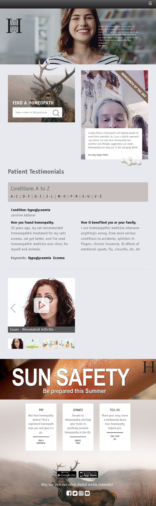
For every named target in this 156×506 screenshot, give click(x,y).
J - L (49, 196)
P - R (73, 196)
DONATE (78, 410)
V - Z (98, 196)
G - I (38, 196)
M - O (61, 196)
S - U (86, 196)
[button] (69, 308)
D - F (26, 196)
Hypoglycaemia (39, 258)
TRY (41, 410)
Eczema (59, 258)
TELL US (115, 410)
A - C (14, 196)
